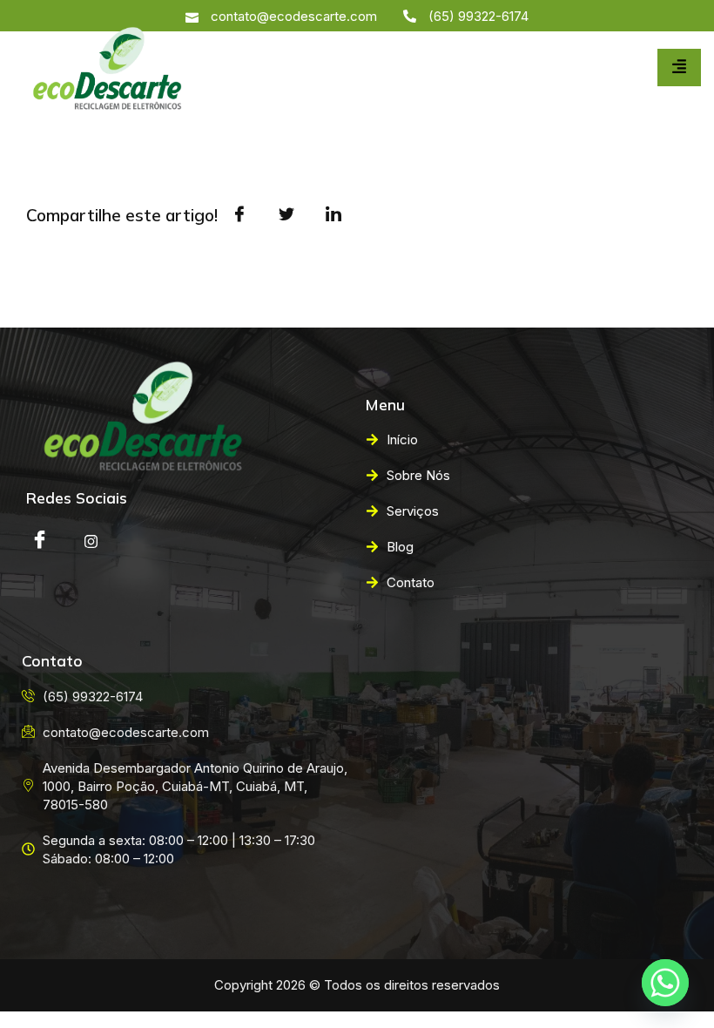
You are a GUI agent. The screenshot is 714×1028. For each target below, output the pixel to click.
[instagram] (90, 541)
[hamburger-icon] (679, 68)
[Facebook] (39, 541)
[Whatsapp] (665, 982)
